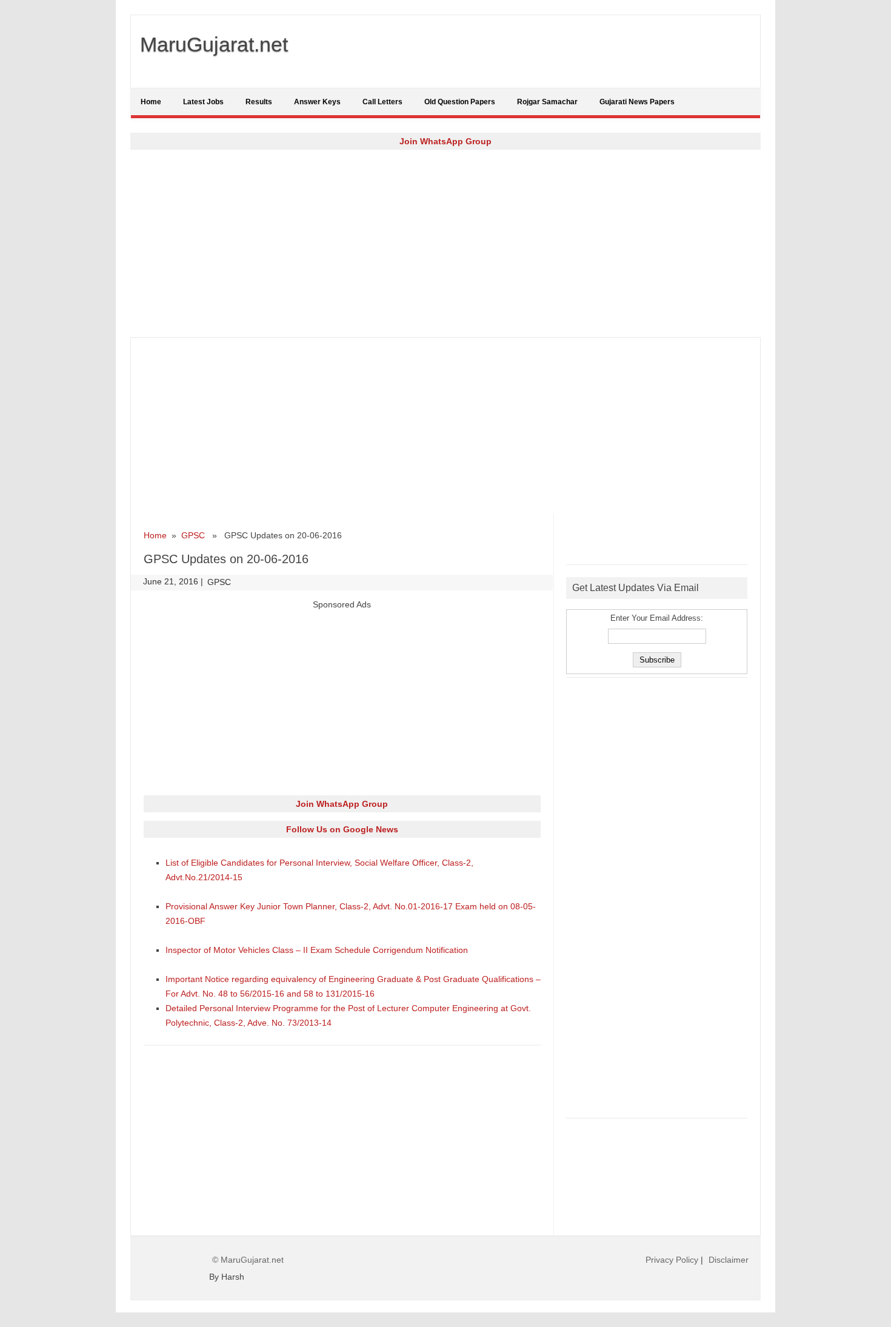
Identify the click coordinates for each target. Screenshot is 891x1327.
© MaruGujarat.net (248, 1260)
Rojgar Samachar (547, 102)
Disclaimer (729, 1260)
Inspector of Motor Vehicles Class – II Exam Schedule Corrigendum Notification (316, 950)
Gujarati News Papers (637, 102)
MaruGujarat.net (214, 44)
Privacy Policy (672, 1260)
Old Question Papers (459, 102)
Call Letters (382, 102)
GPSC (193, 535)
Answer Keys (317, 102)
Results (258, 102)
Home (151, 102)
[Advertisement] (445, 243)
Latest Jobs (203, 102)
